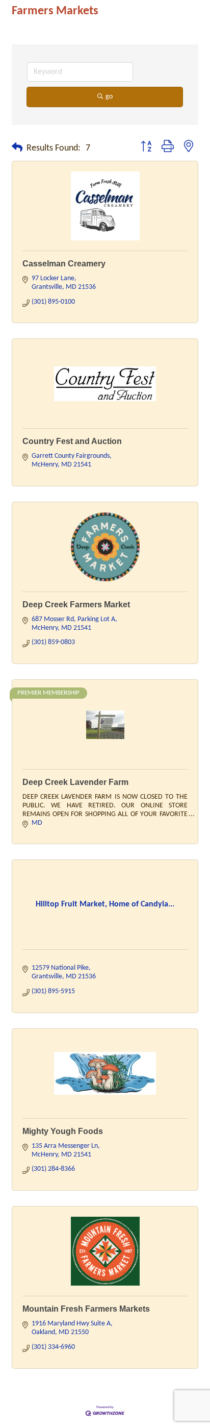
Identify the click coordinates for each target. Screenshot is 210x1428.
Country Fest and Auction (72, 441)
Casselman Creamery (64, 263)
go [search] (109, 97)
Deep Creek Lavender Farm (75, 782)
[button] (17, 148)
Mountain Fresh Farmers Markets (86, 1308)
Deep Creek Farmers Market (76, 604)
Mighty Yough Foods (62, 1131)
